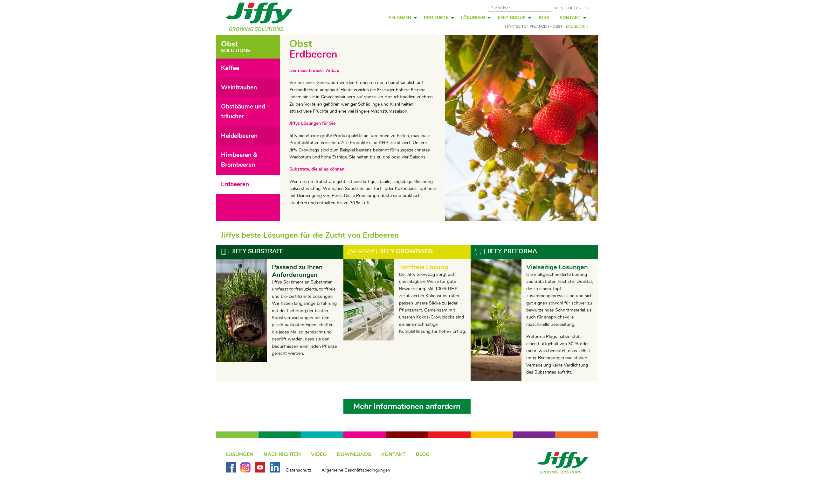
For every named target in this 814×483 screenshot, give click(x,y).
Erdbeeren (235, 184)
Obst (557, 26)
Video (319, 454)
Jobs (543, 18)
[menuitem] (401, 17)
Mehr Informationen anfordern (407, 406)
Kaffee (230, 68)
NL (563, 7)
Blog (423, 454)
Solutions (235, 47)
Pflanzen (400, 18)
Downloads (354, 454)
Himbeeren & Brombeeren (239, 160)
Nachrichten (282, 454)
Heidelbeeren (239, 136)
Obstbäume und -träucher (245, 111)
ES (578, 7)
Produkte (436, 18)
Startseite (515, 26)
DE (570, 7)
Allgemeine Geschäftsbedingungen (355, 470)
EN (555, 7)
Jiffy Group (512, 18)
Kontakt (570, 18)
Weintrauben (239, 87)
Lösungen (473, 18)
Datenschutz (298, 470)
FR (585, 7)
